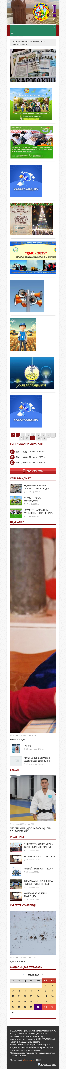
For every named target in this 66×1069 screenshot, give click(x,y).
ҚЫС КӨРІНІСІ (17, 961)
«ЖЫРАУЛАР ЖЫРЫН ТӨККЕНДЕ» (35, 895)
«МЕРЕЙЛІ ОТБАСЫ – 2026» (38, 868)
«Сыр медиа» (29, 1060)
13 (31, 996)
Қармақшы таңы (44, 13)
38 (39, 438)
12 (25, 996)
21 (38, 1001)
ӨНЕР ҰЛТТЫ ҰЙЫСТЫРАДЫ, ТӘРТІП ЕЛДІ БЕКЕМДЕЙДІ (39, 845)
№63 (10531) (21, 457)
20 (31, 1001)
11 (19, 996)
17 (13, 1001)
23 (52, 1001)
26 (25, 1007)
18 (19, 1001)
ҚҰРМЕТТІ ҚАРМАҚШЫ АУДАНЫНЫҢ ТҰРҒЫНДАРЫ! (39, 511)
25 (19, 1007)
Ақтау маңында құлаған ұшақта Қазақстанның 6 (37, 759)
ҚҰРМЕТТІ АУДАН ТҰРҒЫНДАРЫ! (33, 499)
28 (38, 1007)
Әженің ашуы (17, 739)
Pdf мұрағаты (35, 471)
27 (31, 1007)
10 (27, 438)
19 (25, 1001)
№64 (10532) (21, 451)
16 (52, 996)
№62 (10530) (21, 462)
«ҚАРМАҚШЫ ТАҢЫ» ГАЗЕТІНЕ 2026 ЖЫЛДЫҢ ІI (38, 487)
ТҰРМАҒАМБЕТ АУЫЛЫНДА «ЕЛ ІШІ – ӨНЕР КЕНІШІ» (38, 882)
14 (38, 996)
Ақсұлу (27, 745)
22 (45, 1001)
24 (13, 1007)
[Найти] (53, 26)
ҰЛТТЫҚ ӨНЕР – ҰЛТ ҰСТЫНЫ (39, 856)
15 (45, 996)
